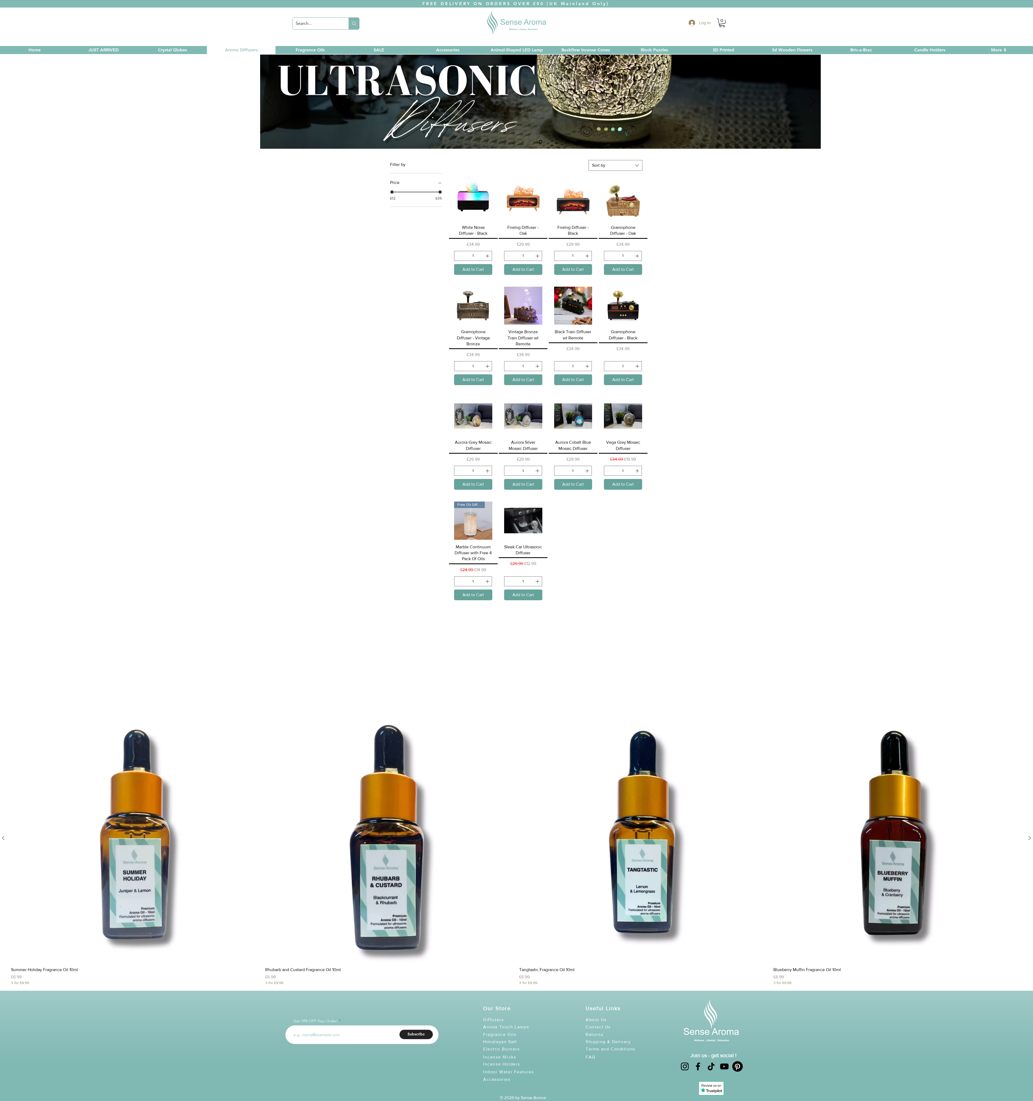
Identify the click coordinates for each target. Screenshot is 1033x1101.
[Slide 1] (540, 142)
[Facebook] (698, 1066)
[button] (722, 23)
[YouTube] (724, 1066)
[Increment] (487, 256)
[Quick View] (135, 838)
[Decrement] (458, 256)
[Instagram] (685, 1066)
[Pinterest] (737, 1066)
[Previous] (268, 101)
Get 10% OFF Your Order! (315, 1021)
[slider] (392, 192)
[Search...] (354, 23)
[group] (516, 849)
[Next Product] (1030, 838)
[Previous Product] (3, 838)
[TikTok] (711, 1066)
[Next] (812, 101)
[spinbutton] (473, 256)
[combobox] (615, 165)
